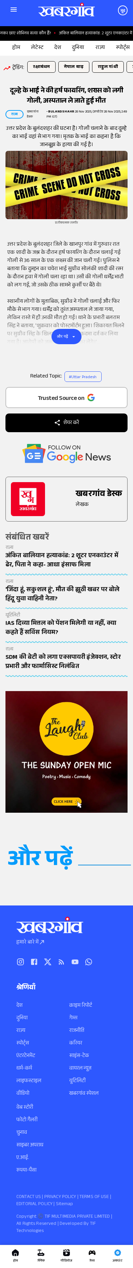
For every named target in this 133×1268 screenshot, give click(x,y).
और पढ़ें (62, 336)
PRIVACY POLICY (60, 1197)
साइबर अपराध (29, 1145)
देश (19, 1006)
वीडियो (22, 1094)
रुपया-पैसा (26, 1170)
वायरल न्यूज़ (80, 1068)
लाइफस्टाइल (28, 1081)
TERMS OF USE (94, 1197)
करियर (75, 1043)
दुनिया (22, 1018)
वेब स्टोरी (24, 1108)
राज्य (20, 1031)
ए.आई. (22, 1158)
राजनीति (76, 1031)
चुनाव (21, 1133)
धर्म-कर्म (24, 1068)
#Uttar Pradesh (83, 377)
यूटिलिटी (77, 1081)
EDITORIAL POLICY (34, 1204)
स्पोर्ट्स (22, 1043)
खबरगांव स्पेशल (84, 1094)
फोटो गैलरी (27, 1120)
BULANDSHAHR (61, 112)
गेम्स (73, 1018)
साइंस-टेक (79, 1056)
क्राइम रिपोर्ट (80, 1006)
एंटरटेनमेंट (25, 1056)
